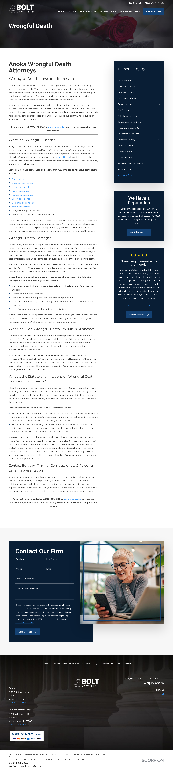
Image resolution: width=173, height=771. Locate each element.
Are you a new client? (26, 579)
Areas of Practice (71, 664)
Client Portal (134, 3)
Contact (127, 664)
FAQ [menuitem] (113, 11)
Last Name (51, 559)
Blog (118, 664)
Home (45, 664)
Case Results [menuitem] (125, 11)
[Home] (21, 8)
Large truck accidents (22, 187)
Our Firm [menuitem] (71, 11)
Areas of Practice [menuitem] (88, 11)
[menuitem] (139, 81)
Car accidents (18, 179)
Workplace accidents (22, 207)
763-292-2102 (154, 3)
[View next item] (150, 306)
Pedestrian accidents (22, 195)
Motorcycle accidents (22, 183)
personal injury (62, 157)
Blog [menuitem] (137, 11)
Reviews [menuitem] (104, 11)
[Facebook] (163, 694)
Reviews (86, 664)
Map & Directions (17, 703)
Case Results (106, 664)
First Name (21, 559)
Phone (18, 569)
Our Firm (55, 664)
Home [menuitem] (61, 11)
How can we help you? (26, 588)
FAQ (95, 664)
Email (49, 569)
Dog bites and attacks (23, 203)
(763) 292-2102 (153, 683)
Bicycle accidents (20, 191)
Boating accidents (21, 199)
